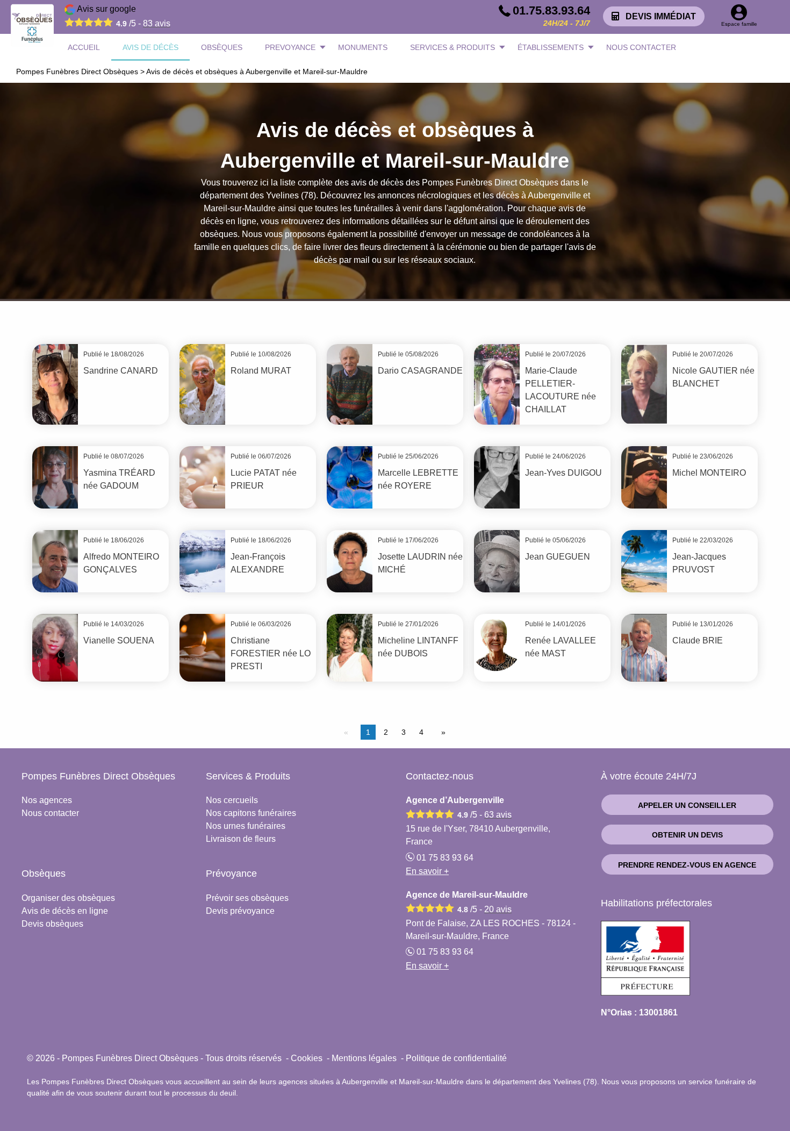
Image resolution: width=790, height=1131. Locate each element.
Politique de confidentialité (456, 1058)
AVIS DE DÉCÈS (150, 47)
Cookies (306, 1058)
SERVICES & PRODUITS (452, 47)
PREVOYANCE (290, 47)
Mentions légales (364, 1058)
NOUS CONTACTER (641, 47)
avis (156, 23)
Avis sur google (122, 16)
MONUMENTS (362, 47)
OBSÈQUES (221, 47)
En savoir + (427, 871)
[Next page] (441, 732)
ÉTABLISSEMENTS (551, 47)
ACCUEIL (84, 47)
